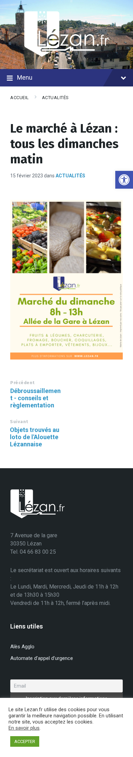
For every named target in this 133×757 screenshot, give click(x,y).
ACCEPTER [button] (24, 741)
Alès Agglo (22, 647)
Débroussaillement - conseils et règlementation (35, 398)
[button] (124, 180)
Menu (24, 77)
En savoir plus (24, 728)
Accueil (19, 97)
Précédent (22, 382)
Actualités (55, 97)
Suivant (19, 421)
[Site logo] (66, 55)
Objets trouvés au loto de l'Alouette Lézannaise (34, 437)
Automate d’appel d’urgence (41, 658)
